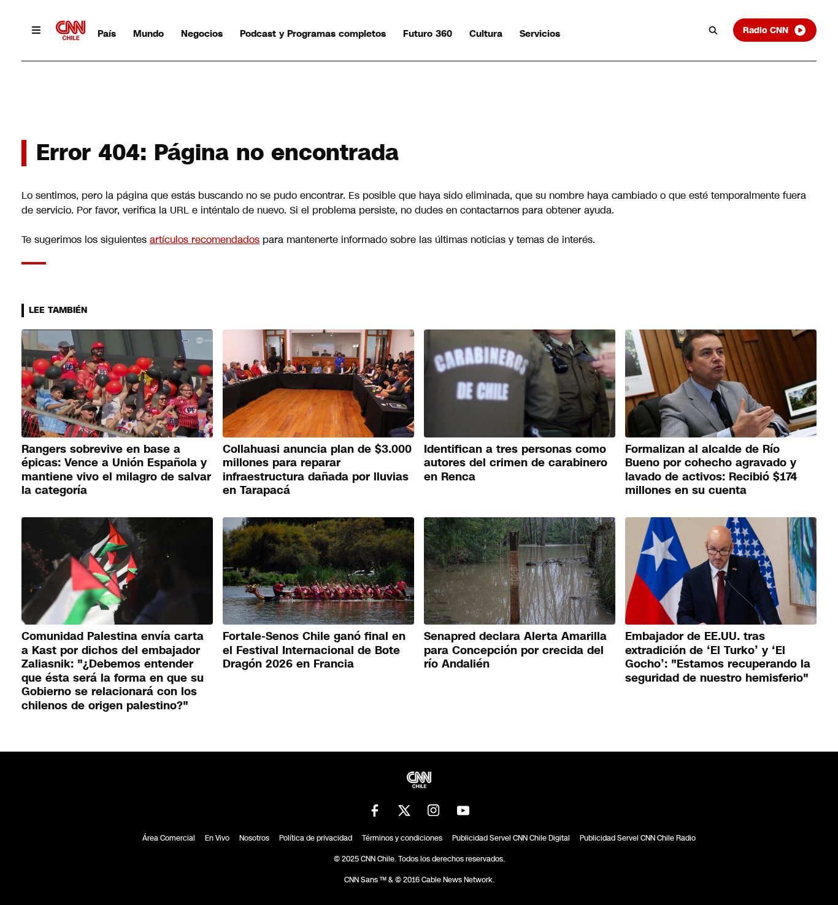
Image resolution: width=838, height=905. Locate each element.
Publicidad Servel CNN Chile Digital (511, 838)
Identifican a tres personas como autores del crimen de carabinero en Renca (515, 463)
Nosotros (254, 838)
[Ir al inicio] (70, 30)
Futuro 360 (427, 33)
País (107, 33)
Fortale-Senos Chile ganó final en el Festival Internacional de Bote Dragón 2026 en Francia (314, 650)
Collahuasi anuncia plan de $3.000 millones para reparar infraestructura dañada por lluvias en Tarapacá (317, 470)
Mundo (148, 33)
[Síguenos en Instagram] (434, 810)
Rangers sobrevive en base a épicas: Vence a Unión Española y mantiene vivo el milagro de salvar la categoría (116, 470)
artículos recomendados (204, 240)
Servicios (540, 33)
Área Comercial (168, 838)
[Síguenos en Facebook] (375, 810)
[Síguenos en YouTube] (463, 810)
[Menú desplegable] (36, 30)
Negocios (202, 33)
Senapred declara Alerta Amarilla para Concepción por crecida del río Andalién (515, 650)
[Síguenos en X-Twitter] (404, 810)
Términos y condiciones (402, 838)
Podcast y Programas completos (313, 33)
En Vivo (217, 838)
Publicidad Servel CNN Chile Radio (638, 838)
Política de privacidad (315, 838)
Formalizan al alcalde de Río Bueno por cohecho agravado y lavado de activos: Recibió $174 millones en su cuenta (711, 470)
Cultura (485, 33)
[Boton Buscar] (713, 30)
